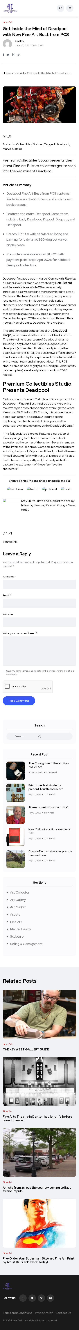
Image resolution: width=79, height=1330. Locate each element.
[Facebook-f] (23, 1298)
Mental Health (20, 929)
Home (7, 73)
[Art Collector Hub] (10, 8)
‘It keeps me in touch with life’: (48, 807)
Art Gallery (18, 900)
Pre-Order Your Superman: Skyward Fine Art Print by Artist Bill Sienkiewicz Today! (38, 1260)
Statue (37, 144)
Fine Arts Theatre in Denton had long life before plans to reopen (37, 1118)
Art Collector (19, 892)
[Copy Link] (18, 55)
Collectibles (24, 144)
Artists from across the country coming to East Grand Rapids (37, 1189)
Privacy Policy (44, 1313)
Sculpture (17, 936)
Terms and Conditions (17, 1313)
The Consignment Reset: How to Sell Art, (48, 765)
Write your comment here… (20, 633)
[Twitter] (32, 1298)
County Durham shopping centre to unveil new (50, 853)
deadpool (62, 144)
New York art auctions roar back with (49, 831)
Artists (15, 914)
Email (7, 595)
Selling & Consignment (26, 944)
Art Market (18, 907)
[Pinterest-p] (41, 1298)
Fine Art (19, 73)
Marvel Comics (12, 149)
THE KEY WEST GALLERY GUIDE (26, 1049)
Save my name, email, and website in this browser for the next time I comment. (40, 672)
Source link (10, 542)
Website (8, 614)
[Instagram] (50, 1298)
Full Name (9, 576)
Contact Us (63, 1313)
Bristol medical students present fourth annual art (45, 787)
